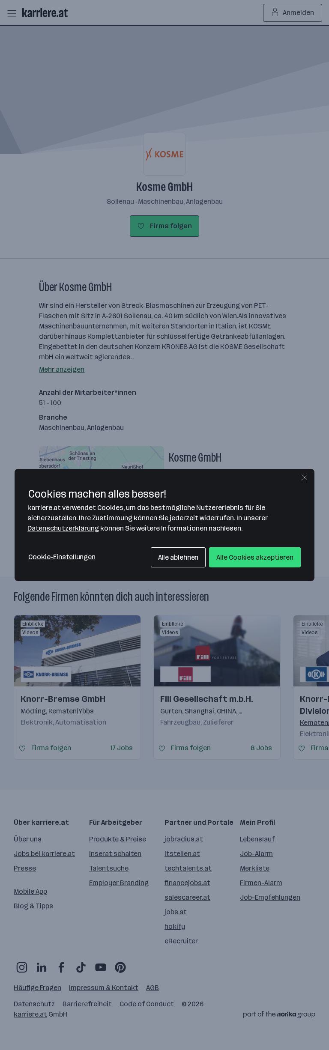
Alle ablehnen (178, 557)
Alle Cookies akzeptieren (254, 557)
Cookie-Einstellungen (62, 557)
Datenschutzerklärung (63, 528)
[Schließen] (304, 477)
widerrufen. (217, 518)
